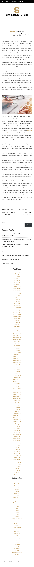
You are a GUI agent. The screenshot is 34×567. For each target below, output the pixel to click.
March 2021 (17, 387)
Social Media (17, 539)
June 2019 (17, 426)
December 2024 (17, 311)
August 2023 (17, 341)
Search (3, 222)
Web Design (17, 550)
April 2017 (17, 474)
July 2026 (17, 275)
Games (17, 510)
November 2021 (17, 381)
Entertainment (17, 503)
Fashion (17, 504)
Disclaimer (14, 1)
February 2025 (17, 307)
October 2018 (17, 442)
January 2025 (17, 309)
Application (17, 484)
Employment (17, 501)
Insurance (17, 520)
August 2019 (17, 423)
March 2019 (17, 432)
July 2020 (17, 402)
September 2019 (17, 421)
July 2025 (17, 297)
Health (17, 514)
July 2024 (17, 320)
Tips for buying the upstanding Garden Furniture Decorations (25, 212)
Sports (17, 542)
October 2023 (17, 337)
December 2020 (17, 392)
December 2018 (17, 438)
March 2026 (17, 282)
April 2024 (17, 326)
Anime (17, 482)
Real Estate (17, 533)
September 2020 (17, 398)
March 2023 (17, 351)
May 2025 (17, 301)
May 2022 (17, 369)
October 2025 (17, 292)
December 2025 (17, 288)
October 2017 (17, 463)
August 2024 (17, 318)
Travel (17, 546)
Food (17, 508)
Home (17, 516)
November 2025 (17, 290)
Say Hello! (20, 1)
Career (17, 491)
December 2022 (17, 356)
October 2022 (17, 360)
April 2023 (17, 349)
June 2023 (17, 345)
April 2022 (17, 371)
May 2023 (17, 347)
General (17, 512)
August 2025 (17, 295)
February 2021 (17, 388)
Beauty (17, 487)
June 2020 (17, 404)
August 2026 (17, 273)
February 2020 (17, 411)
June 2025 (17, 299)
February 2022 (17, 375)
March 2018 (17, 453)
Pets (17, 529)
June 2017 (17, 470)
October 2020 (17, 396)
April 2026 (17, 280)
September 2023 (17, 339)
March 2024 (17, 328)
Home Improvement (17, 518)
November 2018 (17, 440)
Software (17, 541)
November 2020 (17, 394)
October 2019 (17, 419)
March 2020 (17, 409)
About (2, 1)
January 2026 (17, 286)
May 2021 (17, 383)
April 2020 (17, 407)
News (17, 525)
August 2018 (17, 445)
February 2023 (17, 352)
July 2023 (17, 343)
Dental (17, 495)
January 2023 (17, 354)
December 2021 (17, 379)
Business (17, 489)
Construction (17, 493)
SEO (17, 535)
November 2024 (17, 313)
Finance (13, 31)
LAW (17, 521)
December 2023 (17, 333)
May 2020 (17, 406)
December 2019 (17, 415)
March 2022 (17, 373)
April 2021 (17, 385)
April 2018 (17, 451)
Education (17, 499)
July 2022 (17, 366)
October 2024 (17, 314)
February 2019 (17, 434)
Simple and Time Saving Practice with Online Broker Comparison (9, 212)
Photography (17, 531)
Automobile (17, 485)
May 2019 (17, 428)
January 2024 (17, 331)
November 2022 (17, 358)
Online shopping (17, 527)
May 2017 (17, 472)
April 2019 (17, 430)
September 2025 (17, 293)
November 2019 (17, 417)
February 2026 (17, 284)
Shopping (17, 537)
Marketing (17, 523)
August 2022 (17, 364)
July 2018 (17, 447)
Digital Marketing (17, 497)
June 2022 (17, 368)
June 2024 (17, 322)
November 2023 (17, 335)
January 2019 (17, 436)
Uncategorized (17, 548)
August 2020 (17, 400)
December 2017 (17, 459)
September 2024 (17, 316)
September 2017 (17, 464)
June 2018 (17, 449)
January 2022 (17, 377)
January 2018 (17, 457)
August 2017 (17, 466)
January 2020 (17, 413)
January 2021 (17, 390)
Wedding (17, 554)
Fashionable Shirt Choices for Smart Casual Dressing (15, 255)
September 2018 (17, 444)
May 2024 (17, 324)
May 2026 (17, 278)
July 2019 (17, 425)
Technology (17, 544)
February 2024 (17, 330)
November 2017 (17, 461)
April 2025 (17, 303)
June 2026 (17, 276)
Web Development (17, 552)
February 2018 (17, 455)
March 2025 (17, 305)
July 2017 (17, 468)
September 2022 (17, 362)
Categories (7, 1)
